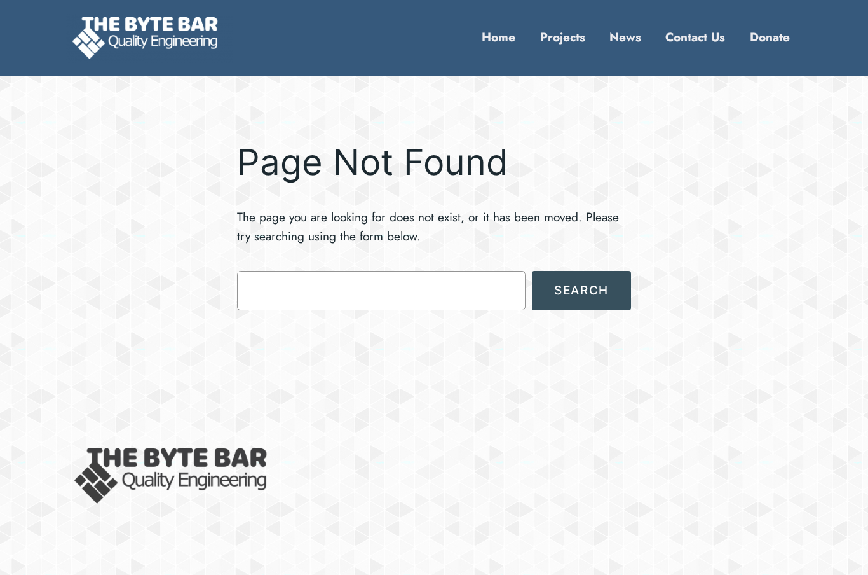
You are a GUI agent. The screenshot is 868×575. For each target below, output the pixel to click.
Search (581, 290)
